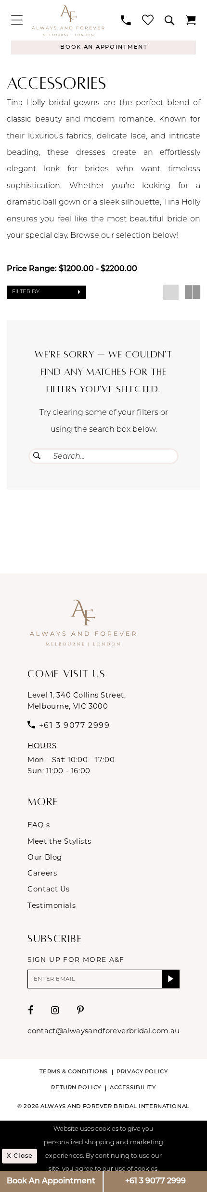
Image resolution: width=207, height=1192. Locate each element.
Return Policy (76, 1088)
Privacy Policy (142, 1072)
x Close (20, 1156)
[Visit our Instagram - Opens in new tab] (55, 1010)
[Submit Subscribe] (171, 979)
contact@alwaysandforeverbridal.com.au (103, 1031)
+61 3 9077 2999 (155, 1181)
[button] (16, 20)
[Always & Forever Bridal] (68, 20)
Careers (42, 873)
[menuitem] (16, 20)
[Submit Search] (36, 456)
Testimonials (51, 905)
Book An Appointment (51, 1181)
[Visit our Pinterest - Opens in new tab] (81, 1010)
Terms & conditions (73, 1072)
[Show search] (170, 20)
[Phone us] (126, 20)
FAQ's (38, 825)
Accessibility (132, 1088)
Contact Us (48, 889)
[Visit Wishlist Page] (148, 20)
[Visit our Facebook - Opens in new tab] (30, 1010)
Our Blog (44, 857)
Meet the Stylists (59, 841)
